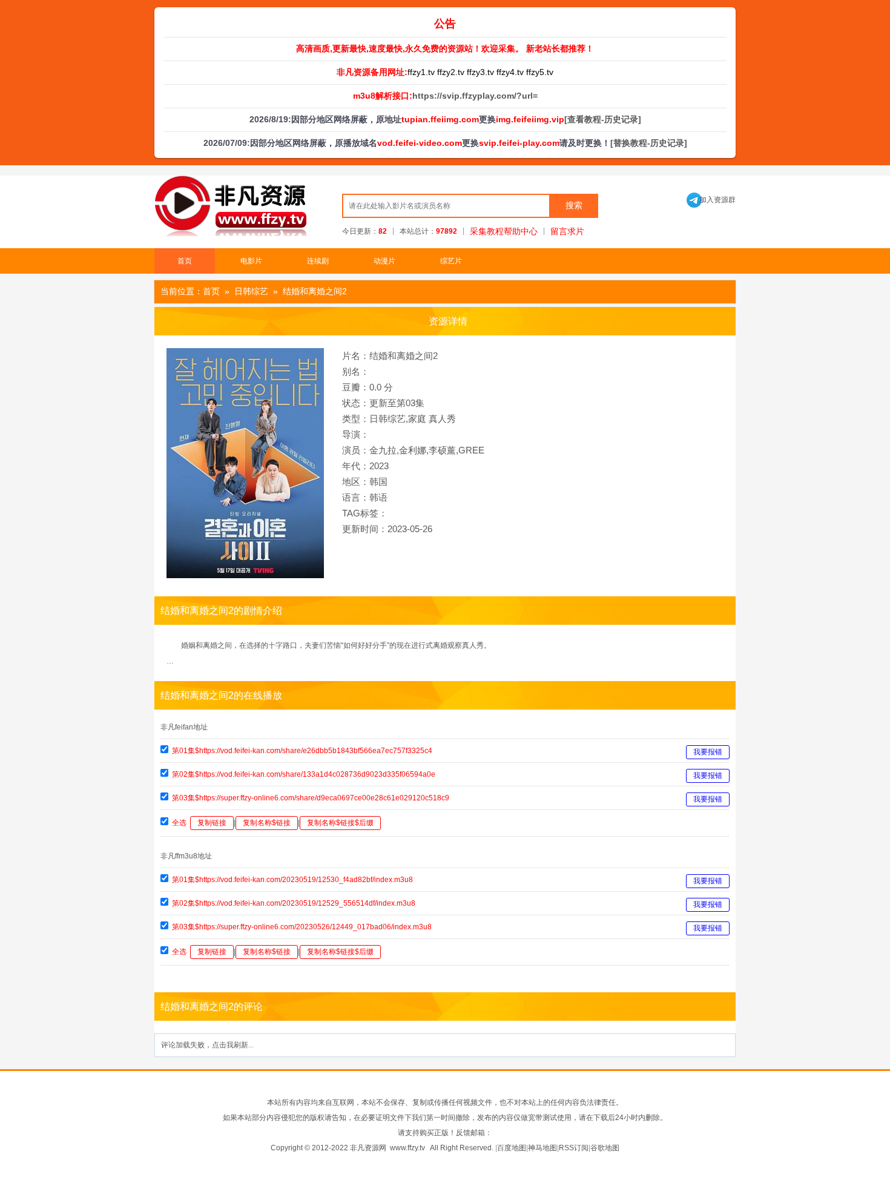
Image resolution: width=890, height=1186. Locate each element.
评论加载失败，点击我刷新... (207, 1045)
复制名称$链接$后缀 (340, 823)
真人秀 (442, 418)
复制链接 (211, 823)
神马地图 (542, 1148)
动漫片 (384, 261)
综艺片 (451, 261)
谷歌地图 (604, 1148)
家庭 (417, 418)
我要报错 (707, 752)
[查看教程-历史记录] (602, 119)
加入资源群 (711, 200)
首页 (184, 261)
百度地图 (511, 1148)
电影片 (251, 261)
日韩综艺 (251, 291)
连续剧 (318, 261)
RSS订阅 (573, 1148)
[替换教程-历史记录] (648, 143)
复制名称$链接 (267, 823)
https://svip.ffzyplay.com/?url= (475, 95)
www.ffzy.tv (407, 1148)
